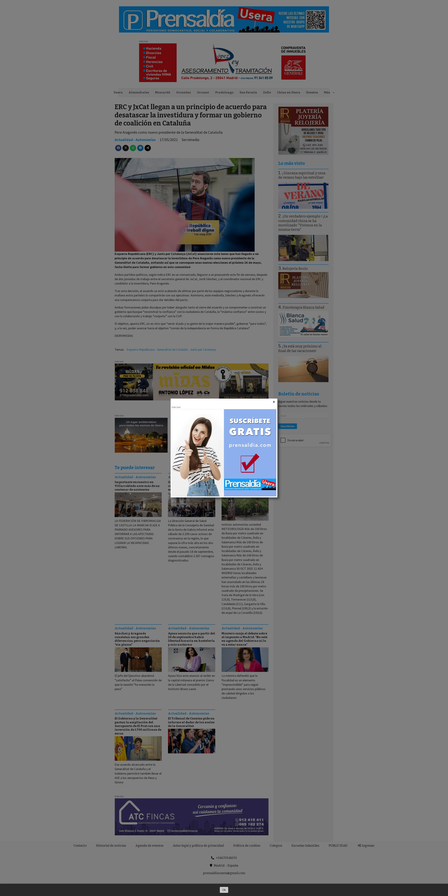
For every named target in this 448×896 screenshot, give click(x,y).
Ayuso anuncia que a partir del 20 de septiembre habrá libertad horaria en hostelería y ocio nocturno (191, 639)
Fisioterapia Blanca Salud (303, 307)
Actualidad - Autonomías (135, 139)
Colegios (276, 846)
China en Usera (288, 92)
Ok (224, 890)
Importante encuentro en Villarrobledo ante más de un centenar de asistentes (137, 485)
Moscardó (162, 92)
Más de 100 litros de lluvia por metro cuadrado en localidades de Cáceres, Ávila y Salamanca (245, 487)
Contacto (80, 846)
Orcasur (203, 92)
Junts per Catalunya (203, 349)
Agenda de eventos (149, 846)
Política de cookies (246, 846)
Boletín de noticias (298, 394)
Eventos (312, 92)
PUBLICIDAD (338, 846)
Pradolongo (224, 92)
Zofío (267, 92)
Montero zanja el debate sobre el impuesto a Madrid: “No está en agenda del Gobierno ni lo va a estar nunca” (245, 639)
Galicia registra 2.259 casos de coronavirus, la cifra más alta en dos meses (191, 485)
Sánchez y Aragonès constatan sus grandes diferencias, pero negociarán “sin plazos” (137, 639)
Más (327, 92)
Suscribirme (288, 426)
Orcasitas (183, 92)
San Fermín (248, 92)
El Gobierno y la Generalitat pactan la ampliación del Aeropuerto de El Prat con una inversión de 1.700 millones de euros (138, 726)
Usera (118, 92)
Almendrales (139, 92)
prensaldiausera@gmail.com (224, 873)
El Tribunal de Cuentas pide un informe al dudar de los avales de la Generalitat (191, 722)
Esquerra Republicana (141, 349)
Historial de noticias (111, 846)
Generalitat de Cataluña (172, 349)
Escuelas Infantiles (305, 846)
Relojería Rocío (295, 269)
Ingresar (367, 846)
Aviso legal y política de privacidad (198, 846)
